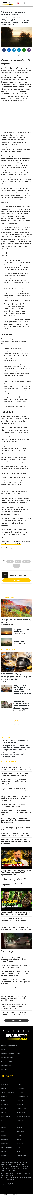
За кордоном (4, 1139)
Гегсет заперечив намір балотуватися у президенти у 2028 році (16, 966)
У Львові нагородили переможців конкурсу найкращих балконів (14, 1013)
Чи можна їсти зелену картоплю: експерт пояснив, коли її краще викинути (13, 782)
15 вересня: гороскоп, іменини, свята (16, 620)
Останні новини (8, 761)
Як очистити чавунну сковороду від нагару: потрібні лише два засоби (16, 676)
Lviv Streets (20, 1092)
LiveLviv (3, 1120)
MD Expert (4, 1088)
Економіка (4, 1135)
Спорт (18, 1151)
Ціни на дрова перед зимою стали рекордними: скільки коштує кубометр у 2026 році (16, 982)
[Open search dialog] (24, 3)
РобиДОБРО (20, 1104)
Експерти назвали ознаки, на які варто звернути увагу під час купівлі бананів (16, 768)
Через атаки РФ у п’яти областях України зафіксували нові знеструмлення (16, 755)
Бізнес (19, 1139)
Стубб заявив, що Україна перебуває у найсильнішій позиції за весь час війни (16, 834)
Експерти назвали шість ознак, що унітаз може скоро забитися (14, 805)
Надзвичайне (5, 1143)
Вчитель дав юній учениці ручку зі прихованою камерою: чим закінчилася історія (14, 1006)
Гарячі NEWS (20, 1100)
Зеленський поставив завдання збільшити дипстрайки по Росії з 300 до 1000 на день (15, 998)
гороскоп (26, 561)
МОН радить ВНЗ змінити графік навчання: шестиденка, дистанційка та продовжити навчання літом (22, 690)
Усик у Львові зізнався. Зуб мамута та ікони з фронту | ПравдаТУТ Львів (16, 913)
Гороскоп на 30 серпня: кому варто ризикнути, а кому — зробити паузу (14, 919)
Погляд (19, 1135)
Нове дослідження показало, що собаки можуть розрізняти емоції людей (14, 790)
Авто (18, 1147)
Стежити (16, 580)
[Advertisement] (16, 116)
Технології (20, 1143)
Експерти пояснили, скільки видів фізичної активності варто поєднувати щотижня (16, 812)
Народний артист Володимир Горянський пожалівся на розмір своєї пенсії (16, 990)
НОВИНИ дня (4, 1084)
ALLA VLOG (20, 1120)
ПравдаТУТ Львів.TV (22, 1155)
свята (18, 561)
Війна (2, 1131)
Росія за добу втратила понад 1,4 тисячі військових (15, 741)
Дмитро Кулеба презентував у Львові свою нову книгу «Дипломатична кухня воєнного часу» (16, 873)
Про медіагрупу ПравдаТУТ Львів (10, 1053)
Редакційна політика (7, 1057)
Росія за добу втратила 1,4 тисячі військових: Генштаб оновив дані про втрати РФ (15, 841)
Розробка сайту (9, 1184)
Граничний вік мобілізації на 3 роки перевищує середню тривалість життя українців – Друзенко (21, 705)
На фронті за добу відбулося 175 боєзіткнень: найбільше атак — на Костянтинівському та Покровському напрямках (15, 882)
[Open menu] (30, 3)
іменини (16, 566)
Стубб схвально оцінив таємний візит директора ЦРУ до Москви (15, 828)
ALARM (3, 1100)
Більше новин (16, 1020)
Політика (3, 1127)
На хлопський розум (22, 1096)
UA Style (3, 1112)
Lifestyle (5, 8)
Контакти (7, 1075)
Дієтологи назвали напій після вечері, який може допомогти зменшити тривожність (16, 798)
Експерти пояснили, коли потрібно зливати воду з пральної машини (14, 774)
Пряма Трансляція (6, 1065)
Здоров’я (19, 1127)
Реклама (3, 1049)
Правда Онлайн (21, 1108)
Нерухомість (4, 1151)
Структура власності (7, 1061)
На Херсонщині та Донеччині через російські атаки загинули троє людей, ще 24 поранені (16, 821)
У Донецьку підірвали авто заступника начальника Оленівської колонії (16, 952)
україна (10, 561)
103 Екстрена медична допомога (7, 1094)
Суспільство (20, 1131)
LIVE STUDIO (4, 1104)
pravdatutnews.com (22, 548)
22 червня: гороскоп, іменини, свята (21, 631)
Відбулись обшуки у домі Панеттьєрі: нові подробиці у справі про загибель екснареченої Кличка (15, 973)
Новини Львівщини (6, 1147)
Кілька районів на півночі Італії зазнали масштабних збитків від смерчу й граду (13, 959)
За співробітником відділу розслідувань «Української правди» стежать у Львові (16, 928)
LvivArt (19, 1084)
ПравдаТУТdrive (5, 1116)
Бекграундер (20, 1088)
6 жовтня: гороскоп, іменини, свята (21, 641)
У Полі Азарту (21, 1112)
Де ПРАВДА (4, 1108)
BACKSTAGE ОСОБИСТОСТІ (24, 1116)
